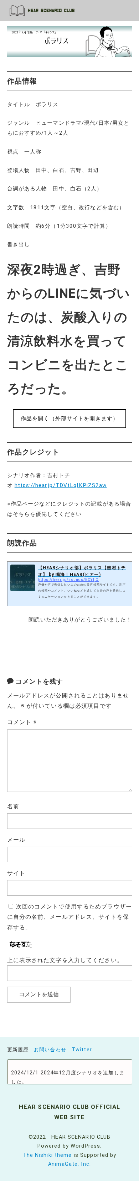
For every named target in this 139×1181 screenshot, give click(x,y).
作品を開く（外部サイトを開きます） (69, 418)
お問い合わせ (50, 1050)
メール (16, 839)
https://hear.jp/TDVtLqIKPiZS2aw (61, 485)
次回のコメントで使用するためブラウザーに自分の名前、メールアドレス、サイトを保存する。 (69, 917)
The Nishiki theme (47, 1155)
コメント (22, 722)
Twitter (82, 1050)
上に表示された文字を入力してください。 (65, 960)
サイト (16, 873)
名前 (13, 806)
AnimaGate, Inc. (69, 1164)
